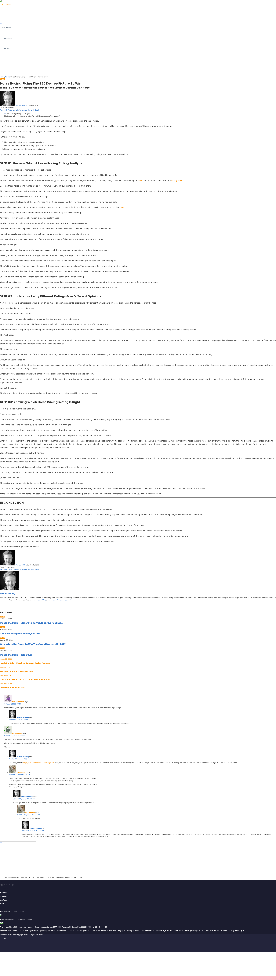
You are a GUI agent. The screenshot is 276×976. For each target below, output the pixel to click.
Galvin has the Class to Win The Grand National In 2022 (33, 644)
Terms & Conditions (7, 919)
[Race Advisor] (5, 5)
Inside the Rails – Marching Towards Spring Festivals (31, 623)
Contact (3, 938)
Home (2, 77)
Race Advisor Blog (7, 885)
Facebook (3, 892)
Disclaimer (30, 919)
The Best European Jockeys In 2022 (21, 633)
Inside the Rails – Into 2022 (16, 655)
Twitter (2, 904)
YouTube (3, 900)
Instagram (4, 896)
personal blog (41, 600)
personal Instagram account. (61, 600)
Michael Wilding (21, 105)
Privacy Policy (21, 919)
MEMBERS (8, 39)
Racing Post (176, 180)
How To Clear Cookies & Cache (12, 911)
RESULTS (7, 48)
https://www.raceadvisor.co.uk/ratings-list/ (38, 763)
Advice (7, 77)
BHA (140, 180)
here (122, 207)
